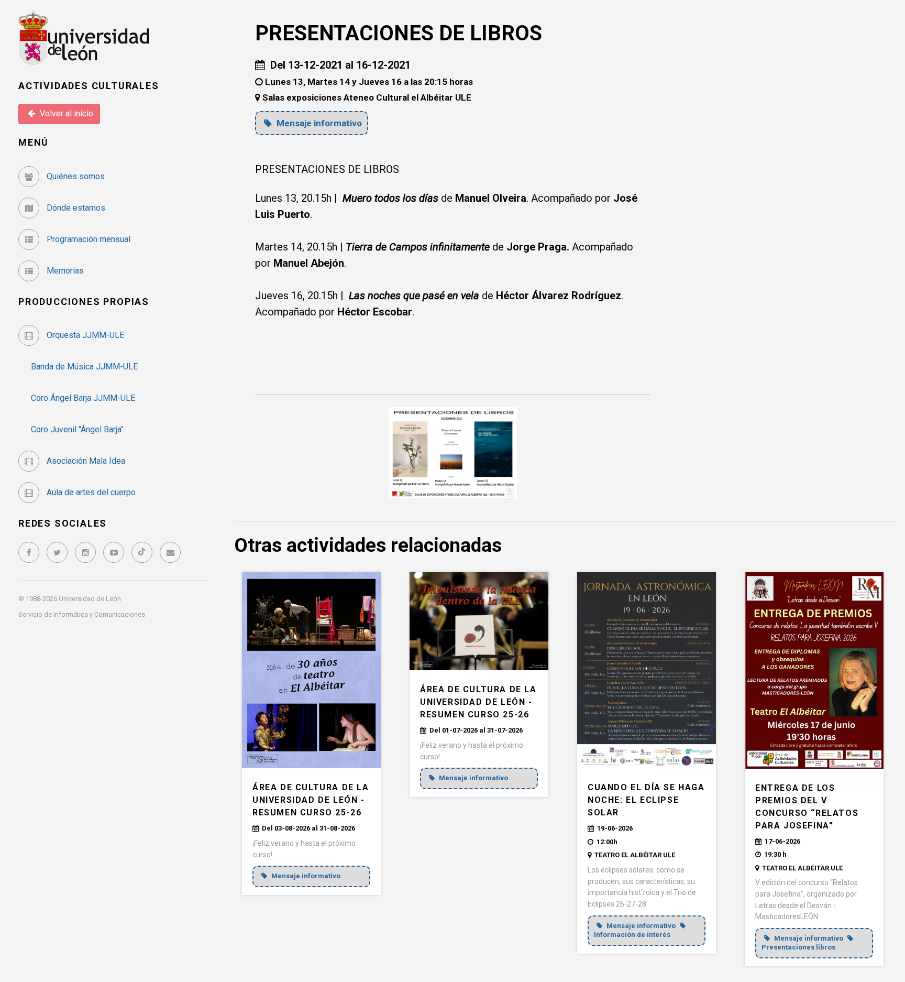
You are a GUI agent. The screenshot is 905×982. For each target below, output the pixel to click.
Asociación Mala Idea (85, 461)
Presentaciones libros (798, 947)
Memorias (64, 271)
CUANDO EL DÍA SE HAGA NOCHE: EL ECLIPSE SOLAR (646, 799)
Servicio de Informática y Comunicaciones (81, 614)
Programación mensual (87, 239)
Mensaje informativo (318, 123)
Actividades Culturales (88, 85)
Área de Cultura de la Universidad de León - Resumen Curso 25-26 (310, 799)
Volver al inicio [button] (65, 113)
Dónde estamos (75, 208)
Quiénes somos (75, 176)
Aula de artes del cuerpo (90, 492)
